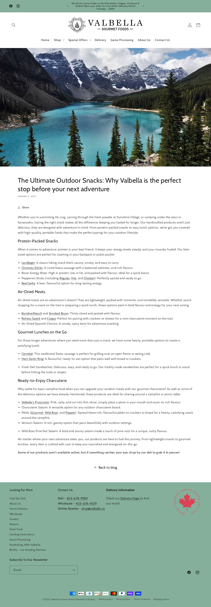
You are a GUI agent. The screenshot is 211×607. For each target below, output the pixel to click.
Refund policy (106, 599)
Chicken (89, 278)
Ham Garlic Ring (33, 359)
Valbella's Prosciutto (35, 402)
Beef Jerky (28, 283)
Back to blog (108, 467)
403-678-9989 (77, 498)
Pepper (70, 412)
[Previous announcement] (68, 6)
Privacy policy (123, 599)
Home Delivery (19, 508)
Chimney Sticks (32, 268)
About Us (15, 503)
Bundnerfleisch (32, 313)
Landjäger (28, 263)
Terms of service (142, 599)
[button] (14, 25)
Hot (73, 278)
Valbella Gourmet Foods (63, 599)
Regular (65, 278)
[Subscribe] (73, 570)
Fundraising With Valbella (25, 544)
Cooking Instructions (22, 534)
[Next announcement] (143, 6)
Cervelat (27, 354)
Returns (14, 524)
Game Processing (20, 539)
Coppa (51, 318)
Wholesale (16, 514)
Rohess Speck (31, 318)
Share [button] (25, 207)
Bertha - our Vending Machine (28, 549)
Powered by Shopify (85, 599)
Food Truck (16, 529)
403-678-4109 (86, 503)
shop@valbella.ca (93, 508)
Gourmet (37, 412)
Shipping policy (161, 599)
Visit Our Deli (18, 498)
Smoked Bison (58, 313)
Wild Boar (51, 412)
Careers (14, 519)
